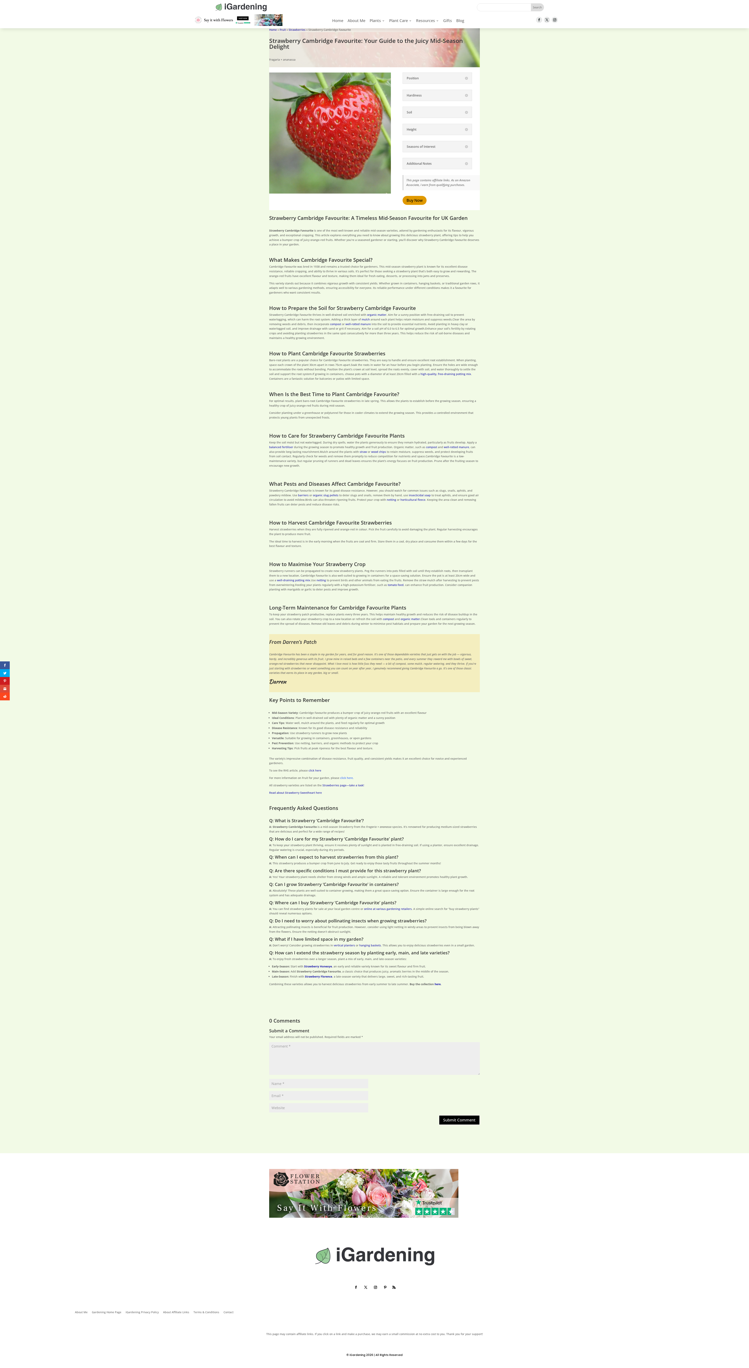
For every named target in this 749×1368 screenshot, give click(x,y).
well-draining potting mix (293, 580)
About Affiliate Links (176, 1312)
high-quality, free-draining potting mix (446, 374)
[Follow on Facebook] (539, 20)
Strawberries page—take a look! (343, 785)
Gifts (447, 21)
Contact (228, 1312)
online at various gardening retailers (388, 909)
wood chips (378, 452)
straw (363, 452)
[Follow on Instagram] (555, 20)
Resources (425, 21)
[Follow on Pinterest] (385, 1287)
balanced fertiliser (281, 447)
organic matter (376, 315)
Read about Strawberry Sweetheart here (295, 793)
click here (315, 770)
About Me (356, 21)
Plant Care (398, 21)
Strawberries (297, 30)
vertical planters (344, 945)
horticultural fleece (412, 500)
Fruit (283, 30)
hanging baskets (370, 945)
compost (335, 324)
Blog (460, 21)
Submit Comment (459, 1120)
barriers (303, 495)
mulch (366, 319)
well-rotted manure (358, 324)
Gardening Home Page (106, 1312)
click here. (347, 778)
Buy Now (414, 200)
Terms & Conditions (206, 1312)
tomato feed (396, 585)
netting (391, 500)
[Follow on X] (547, 20)
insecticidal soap (420, 495)
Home (337, 21)
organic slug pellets (325, 495)
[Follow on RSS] (394, 1287)
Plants (375, 21)
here (438, 984)
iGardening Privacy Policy (142, 1312)
